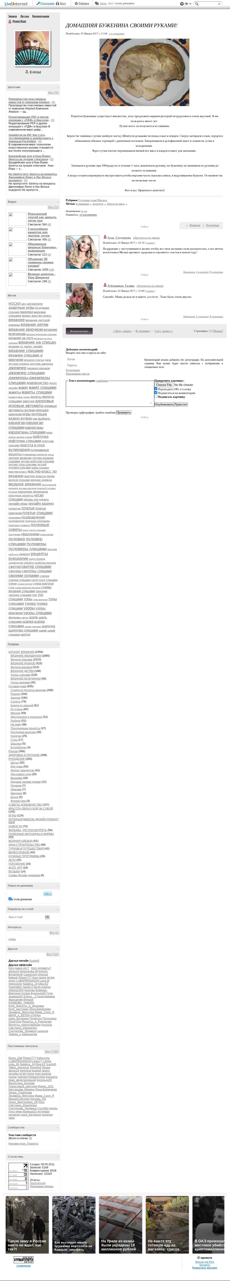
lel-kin (51, 977)
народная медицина (33, 491)
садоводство (16, 562)
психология (46, 534)
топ (34, 595)
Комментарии (40, 16)
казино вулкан (20, 418)
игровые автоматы (26, 405)
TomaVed (35, 1067)
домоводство (38, 383)
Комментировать (79, 331)
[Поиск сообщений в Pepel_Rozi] (48, 894)
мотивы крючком (28, 488)
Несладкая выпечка (23, 732)
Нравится (195, 225)
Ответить (189, 272)
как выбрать (41, 418)
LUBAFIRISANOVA (27, 980)
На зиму (16, 724)
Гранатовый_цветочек (23, 1086)
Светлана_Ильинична (23, 1028)
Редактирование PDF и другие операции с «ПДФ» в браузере (29, 119)
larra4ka (14, 1073)
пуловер (17, 538)
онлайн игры (18, 503)
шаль (33, 617)
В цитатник (216, 272)
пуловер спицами (25, 541)
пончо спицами (37, 530)
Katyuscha (43, 1058)
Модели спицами (21, 659)
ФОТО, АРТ (15, 867)
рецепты (39, 553)
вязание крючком (26, 329)
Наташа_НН (38, 1099)
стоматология (24, 584)
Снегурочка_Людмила (23, 1031)
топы (28, 599)
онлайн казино (41, 503)
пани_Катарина (19, 1018)
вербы (53, 1108)
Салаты (16, 701)
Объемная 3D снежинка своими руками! (40, 262)
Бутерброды (19, 747)
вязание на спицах (37, 342)
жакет (23, 387)
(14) (51, 269)
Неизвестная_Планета (23, 1143)
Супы (14, 739)
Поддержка (182, 4)
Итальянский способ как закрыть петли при (42, 217)
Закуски (15, 697)
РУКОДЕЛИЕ (17, 759)
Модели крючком (21, 667)
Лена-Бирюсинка (40, 1009)
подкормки (15, 517)
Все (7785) (52, 1051)
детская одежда (19, 363)
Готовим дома (17, 686)
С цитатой (202, 272)
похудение (15, 534)
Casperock (30, 974)
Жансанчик (16, 999)
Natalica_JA (30, 983)
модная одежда (41, 480)
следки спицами (20, 580)
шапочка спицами (23, 630)
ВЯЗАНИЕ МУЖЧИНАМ (26, 678)
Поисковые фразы (41, 1186)
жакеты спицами (37, 392)
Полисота (35, 1018)
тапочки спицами (20, 595)
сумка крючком (43, 583)
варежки (26, 312)
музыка (13, 491)
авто (24, 303)
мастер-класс (18, 471)
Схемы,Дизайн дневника (24, 875)
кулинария (19, 449)
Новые (218, 331)
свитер (15, 567)
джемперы (18, 378)
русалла (46, 1024)
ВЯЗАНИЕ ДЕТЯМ (22, 671)
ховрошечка (29, 1034)
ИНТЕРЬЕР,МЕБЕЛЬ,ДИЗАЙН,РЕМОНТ (34, 819)
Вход (63, 3)
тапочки (41, 591)
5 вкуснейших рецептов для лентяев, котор (39, 232)
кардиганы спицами (27, 432)
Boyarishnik (16, 974)
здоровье (44, 400)
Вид (188, 4)
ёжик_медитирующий (22, 1080)
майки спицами (40, 467)
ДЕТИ (12, 860)
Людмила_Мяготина (21, 1012)
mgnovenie (15, 983)
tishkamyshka (37, 1077)
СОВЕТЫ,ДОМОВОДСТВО (25, 804)
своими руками (24, 575)
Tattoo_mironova (19, 1067)
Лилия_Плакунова (20, 1092)
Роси (41, 1102)
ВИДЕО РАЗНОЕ (19, 852)
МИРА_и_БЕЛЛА (19, 1015)
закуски (28, 401)
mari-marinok (43, 1073)
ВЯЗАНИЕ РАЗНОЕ (23, 663)
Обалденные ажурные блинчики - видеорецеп (43, 247)
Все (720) (53, 954)
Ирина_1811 (46, 1086)
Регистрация (47, 3)
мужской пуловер (46, 488)
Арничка (29, 990)
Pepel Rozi (10, 21)
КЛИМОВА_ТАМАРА (21, 1002)
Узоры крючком (20, 682)
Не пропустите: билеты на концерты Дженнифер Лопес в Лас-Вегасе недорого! (33, 177)
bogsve (43, 971)
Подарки (16, 785)
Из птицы (17, 709)
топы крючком (40, 599)
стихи (13, 583)
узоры (29, 608)
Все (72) (53, 207)
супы (11, 587)
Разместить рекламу (204, 1267)
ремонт (24, 554)
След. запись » (164, 331)
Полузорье (50, 1018)
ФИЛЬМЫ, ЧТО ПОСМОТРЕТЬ (28, 830)
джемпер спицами (27, 372)
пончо (25, 530)
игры (26, 414)
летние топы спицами (23, 464)
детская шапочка (41, 363)
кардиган (17, 422)
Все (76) (53, 92)
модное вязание (25, 484)
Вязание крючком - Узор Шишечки (41, 275)
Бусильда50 (38, 993)
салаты (29, 562)
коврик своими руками (20, 437)
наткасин (14, 1114)
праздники (30, 534)
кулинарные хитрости (34, 454)
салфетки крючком (45, 562)
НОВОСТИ (15, 826)
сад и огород (37, 558)
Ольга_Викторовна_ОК (23, 1102)
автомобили (35, 303)
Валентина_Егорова (22, 1083)
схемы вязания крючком (28, 587)
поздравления (16, 521)
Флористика (18, 801)
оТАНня (36, 1015)
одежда (44, 499)
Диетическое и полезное (26, 716)
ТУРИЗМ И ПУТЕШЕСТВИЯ (26, 848)
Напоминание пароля (78, 373)
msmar (13, 1077)
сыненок (42, 1031)
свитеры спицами (37, 571)
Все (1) (54, 932)
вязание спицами (26, 350)
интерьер (39, 414)
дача (48, 360)
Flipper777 (25, 977)
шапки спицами (33, 626)
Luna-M (44, 980)
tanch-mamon (42, 987)
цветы (25, 617)
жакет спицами (42, 387)
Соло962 (43, 1108)
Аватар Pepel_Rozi (32, 48)
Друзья (24, 16)
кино (49, 432)
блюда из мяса (116, 203)
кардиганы (34, 427)
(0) (53, 102)
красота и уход (32, 445)
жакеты (15, 392)
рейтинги (14, 554)
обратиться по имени (146, 237)
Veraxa (46, 1067)
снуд (34, 580)
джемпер (18, 367)
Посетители (37, 1183)
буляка (25, 993)
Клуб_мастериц (19, 1009)
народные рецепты (21, 495)
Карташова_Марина (22, 1089)
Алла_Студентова (119, 237)
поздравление (33, 517)
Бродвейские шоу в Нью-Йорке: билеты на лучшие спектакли (30, 158)
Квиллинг (16, 793)
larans (42, 977)
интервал (44, 1111)
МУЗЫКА (14, 871)
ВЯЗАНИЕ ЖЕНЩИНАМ (26, 655)
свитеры (15, 571)
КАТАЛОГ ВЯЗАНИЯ (21, 652)
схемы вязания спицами (30, 589)
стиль (12, 939)
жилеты (36, 396)
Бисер (14, 797)
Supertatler (15, 987)
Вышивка (16, 778)
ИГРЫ (12, 815)
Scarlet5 (34, 960)
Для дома (17, 766)
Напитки (16, 736)
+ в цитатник (116, 33)
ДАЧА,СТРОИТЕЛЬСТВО (24, 844)
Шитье (15, 762)
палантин (15, 508)
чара (12, 1117)
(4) (49, 224)
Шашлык (16, 743)
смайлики (102, 380)
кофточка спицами (25, 441)
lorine (12, 980)
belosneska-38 (29, 971)
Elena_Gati (15, 1058)
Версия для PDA (204, 1262)
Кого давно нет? (19, 968)
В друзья (35, 71)
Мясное (15, 713)
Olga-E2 (43, 983)
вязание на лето (21, 338)
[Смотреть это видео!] (18, 219)
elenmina (25, 1070)
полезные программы (37, 521)
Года (50, 993)
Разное (15, 694)
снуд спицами (48, 580)
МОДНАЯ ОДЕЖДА (21, 841)
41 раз (84, 211)
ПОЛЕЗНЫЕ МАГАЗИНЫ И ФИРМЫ (31, 834)
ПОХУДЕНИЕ (17, 863)
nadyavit (23, 1077)
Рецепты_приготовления (25, 1024)
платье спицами (37, 513)
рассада (52, 549)
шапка (27, 621)
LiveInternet (17, 4)
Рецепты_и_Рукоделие (37, 1021)
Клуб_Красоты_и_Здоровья (26, 1005)
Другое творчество (22, 770)
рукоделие (18, 558)
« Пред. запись (122, 331)
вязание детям (34, 324)
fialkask (13, 977)
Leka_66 (14, 1064)
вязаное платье (34, 360)
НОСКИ (15, 303)
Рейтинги (84, 3)
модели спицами (19, 480)
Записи (12, 16)
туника (30, 603)
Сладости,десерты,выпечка (28, 690)
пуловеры (36, 543)
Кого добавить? (41, 968)
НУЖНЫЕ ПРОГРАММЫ (24, 856)
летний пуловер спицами (27, 466)
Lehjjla (47, 1061)
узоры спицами (37, 613)
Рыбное (16, 720)
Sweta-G (28, 987)
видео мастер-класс (36, 315)
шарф (43, 630)
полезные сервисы (19, 525)
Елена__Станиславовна (39, 996)
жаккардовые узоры (19, 397)
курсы (51, 454)
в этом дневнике (21, 899)
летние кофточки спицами (37, 461)
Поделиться (212, 225)
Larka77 (37, 1061)
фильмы (15, 617)
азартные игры (21, 307)
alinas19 (14, 971)
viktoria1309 (16, 990)
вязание (17, 319)
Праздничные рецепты (25, 728)
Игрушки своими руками (26, 781)
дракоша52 (16, 996)
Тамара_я (15, 1034)
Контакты (204, 1264)
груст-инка (15, 1111)
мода (51, 476)
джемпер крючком (38, 368)
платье (28, 508)
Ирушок (28, 999)
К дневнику (143, 331)
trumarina (52, 1077)
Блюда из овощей (22, 705)
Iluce (35, 977)
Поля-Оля (15, 1021)
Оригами (16, 789)
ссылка (150, 242)
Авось (103, 3)
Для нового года (21, 774)
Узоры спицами (20, 674)
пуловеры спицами (28, 548)
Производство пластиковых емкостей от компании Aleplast (29, 101)
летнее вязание (20, 458)
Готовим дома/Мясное (93, 200)
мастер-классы (35, 476)
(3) (49, 254)
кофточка (41, 436)
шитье (25, 634)
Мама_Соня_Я (44, 1012)
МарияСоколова (19, 1099)
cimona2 (43, 974)
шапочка (48, 626)
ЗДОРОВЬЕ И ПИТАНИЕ (24, 755)
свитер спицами (36, 566)
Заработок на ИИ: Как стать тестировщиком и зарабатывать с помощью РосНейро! (31, 138)
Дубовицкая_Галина (121, 285)
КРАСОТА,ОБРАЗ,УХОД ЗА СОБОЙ (31, 808)
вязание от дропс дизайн (25, 346)
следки (44, 576)
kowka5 (36, 1070)
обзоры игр (31, 499)
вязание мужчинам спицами (41, 334)
